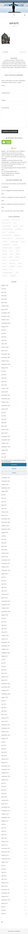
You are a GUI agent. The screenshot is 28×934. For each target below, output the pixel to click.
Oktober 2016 (5, 690)
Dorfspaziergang (8, 229)
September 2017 (5, 652)
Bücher (15, 226)
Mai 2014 (3, 790)
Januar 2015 (4, 762)
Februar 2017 (5, 676)
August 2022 (4, 450)
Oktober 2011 (5, 896)
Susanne (6, 52)
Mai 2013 (3, 831)
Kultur (5, 250)
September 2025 (5, 323)
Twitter (5, 275)
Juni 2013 (3, 827)
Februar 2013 (5, 841)
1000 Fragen (6, 219)
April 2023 (4, 422)
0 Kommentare (23, 52)
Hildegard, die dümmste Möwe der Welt (11, 160)
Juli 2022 (3, 453)
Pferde (17, 257)
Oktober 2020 (5, 525)
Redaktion (12, 263)
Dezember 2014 (5, 766)
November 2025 (5, 316)
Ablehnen (14, 468)
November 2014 (5, 769)
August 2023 (4, 409)
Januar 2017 (4, 680)
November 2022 (5, 440)
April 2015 (4, 752)
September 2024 (5, 364)
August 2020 (4, 532)
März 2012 (4, 879)
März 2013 (4, 838)
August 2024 (4, 367)
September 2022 (5, 446)
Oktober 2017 (5, 649)
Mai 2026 (3, 295)
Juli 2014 (3, 783)
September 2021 (5, 488)
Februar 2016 (5, 718)
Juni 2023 (3, 416)
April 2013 (4, 834)
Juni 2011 (3, 910)
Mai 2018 (3, 625)
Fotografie (11, 232)
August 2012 (4, 862)
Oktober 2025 (5, 319)
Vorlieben (14, 472)
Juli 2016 (3, 700)
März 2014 (4, 797)
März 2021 (4, 508)
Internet (5, 241)
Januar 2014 (4, 803)
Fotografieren (7, 235)
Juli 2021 (3, 494)
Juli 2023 (3, 412)
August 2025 (4, 326)
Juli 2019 (3, 577)
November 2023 (5, 398)
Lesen (17, 250)
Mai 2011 (3, 913)
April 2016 (4, 711)
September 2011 (5, 900)
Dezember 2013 (5, 807)
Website (3, 100)
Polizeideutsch (14, 260)
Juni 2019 (3, 580)
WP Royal (18, 931)
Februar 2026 (5, 306)
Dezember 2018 (5, 601)
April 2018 (4, 628)
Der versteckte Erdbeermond (9, 171)
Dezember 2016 (5, 683)
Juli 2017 (3, 659)
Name (3, 85)
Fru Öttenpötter (8, 238)
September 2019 (5, 570)
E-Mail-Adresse (5, 93)
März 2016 (4, 714)
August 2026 (4, 285)
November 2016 (5, 687)
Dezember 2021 (5, 477)
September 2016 (5, 694)
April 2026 (4, 299)
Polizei (5, 260)
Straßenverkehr (8, 272)
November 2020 (5, 522)
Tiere (16, 272)
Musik (11, 254)
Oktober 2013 (5, 814)
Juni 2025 (3, 333)
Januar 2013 (4, 845)
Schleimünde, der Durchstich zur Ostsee (11, 153)
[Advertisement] (14, 30)
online (11, 257)
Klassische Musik (8, 247)
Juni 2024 (3, 374)
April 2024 (4, 381)
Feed (14, 148)
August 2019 (4, 573)
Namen (18, 254)
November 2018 (5, 604)
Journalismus (15, 241)
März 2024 (4, 385)
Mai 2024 (3, 378)
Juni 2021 (3, 498)
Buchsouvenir (7, 226)
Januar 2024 (4, 391)
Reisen (20, 263)
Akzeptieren (14, 464)
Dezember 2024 (5, 354)
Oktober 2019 (5, 567)
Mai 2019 (3, 584)
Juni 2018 (3, 621)
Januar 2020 (4, 556)
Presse (4, 263)
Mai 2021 (3, 501)
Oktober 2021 (5, 484)
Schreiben (12, 266)
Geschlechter (20, 238)
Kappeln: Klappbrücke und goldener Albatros (12, 155)
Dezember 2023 (5, 395)
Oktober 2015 (5, 731)
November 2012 (5, 852)
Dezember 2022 (5, 436)
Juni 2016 (3, 704)
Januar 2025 (4, 350)
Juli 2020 (3, 536)
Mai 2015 (3, 749)
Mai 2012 (3, 872)
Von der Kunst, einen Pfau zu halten (14, 211)
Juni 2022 (3, 457)
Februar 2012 (5, 882)
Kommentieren (5, 107)
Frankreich (17, 235)
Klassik (15, 244)
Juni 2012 (3, 869)
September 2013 (5, 817)
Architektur (15, 219)
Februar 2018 (5, 635)
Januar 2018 (4, 639)
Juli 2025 (3, 330)
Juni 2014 (3, 786)
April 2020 (4, 546)
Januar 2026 (4, 309)
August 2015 (4, 738)
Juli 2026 (3, 288)
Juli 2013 (3, 824)
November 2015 (5, 728)
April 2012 (4, 876)
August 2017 (4, 656)
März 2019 (4, 591)
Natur (4, 257)
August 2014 (4, 779)
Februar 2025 (5, 347)
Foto (4, 232)
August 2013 (4, 821)
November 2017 (5, 646)
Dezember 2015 (5, 724)
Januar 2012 (4, 886)
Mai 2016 (3, 707)
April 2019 (4, 587)
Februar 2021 (5, 512)
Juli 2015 (3, 742)
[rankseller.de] (14, 922)
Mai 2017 (3, 666)
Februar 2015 (5, 759)
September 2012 (5, 858)
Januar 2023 (4, 433)
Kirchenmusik (6, 244)
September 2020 (5, 529)
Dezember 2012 (5, 848)
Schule (20, 266)
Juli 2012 (3, 865)
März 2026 (4, 302)
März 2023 (4, 426)
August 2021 (4, 491)
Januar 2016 (4, 721)
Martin (3, 204)
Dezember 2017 (5, 642)
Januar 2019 (4, 597)
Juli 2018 (3, 618)
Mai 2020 (3, 543)
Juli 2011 (3, 906)
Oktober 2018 (5, 608)
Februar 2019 (5, 594)
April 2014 (4, 793)
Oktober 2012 (5, 855)
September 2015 (5, 735)
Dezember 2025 (5, 313)
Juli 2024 (3, 371)
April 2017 (4, 670)
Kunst (11, 250)
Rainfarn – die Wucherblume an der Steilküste (13, 151)
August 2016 (4, 697)
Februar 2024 (5, 388)
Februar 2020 (5, 553)
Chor (21, 226)
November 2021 (5, 481)
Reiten (4, 266)
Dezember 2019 (5, 560)
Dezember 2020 (5, 519)
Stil (11, 269)
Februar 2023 (5, 429)
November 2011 (5, 893)
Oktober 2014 (5, 773)
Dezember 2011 (5, 889)
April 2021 (4, 505)
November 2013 (5, 810)
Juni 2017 (3, 663)
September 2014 (5, 776)
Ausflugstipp (6, 223)
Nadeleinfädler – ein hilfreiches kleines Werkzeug (13, 162)
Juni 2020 (3, 539)
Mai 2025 (3, 337)
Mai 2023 (3, 419)
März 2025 (4, 343)
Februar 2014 (5, 800)
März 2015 (4, 755)
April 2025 (4, 340)
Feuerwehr (18, 229)
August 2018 (4, 615)
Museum (5, 254)
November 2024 (5, 357)
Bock (2, 190)
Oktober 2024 (5, 361)
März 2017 (4, 673)
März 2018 (4, 632)
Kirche (23, 241)
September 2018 (5, 611)
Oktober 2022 (5, 443)
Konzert (17, 247)
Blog (14, 223)
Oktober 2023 (5, 402)
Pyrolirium (14, 5)
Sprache (5, 269)
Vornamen (13, 275)
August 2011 (4, 903)
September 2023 (5, 405)
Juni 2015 (3, 745)
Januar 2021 (4, 515)
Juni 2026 (3, 292)
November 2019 (5, 563)
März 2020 (4, 549)
